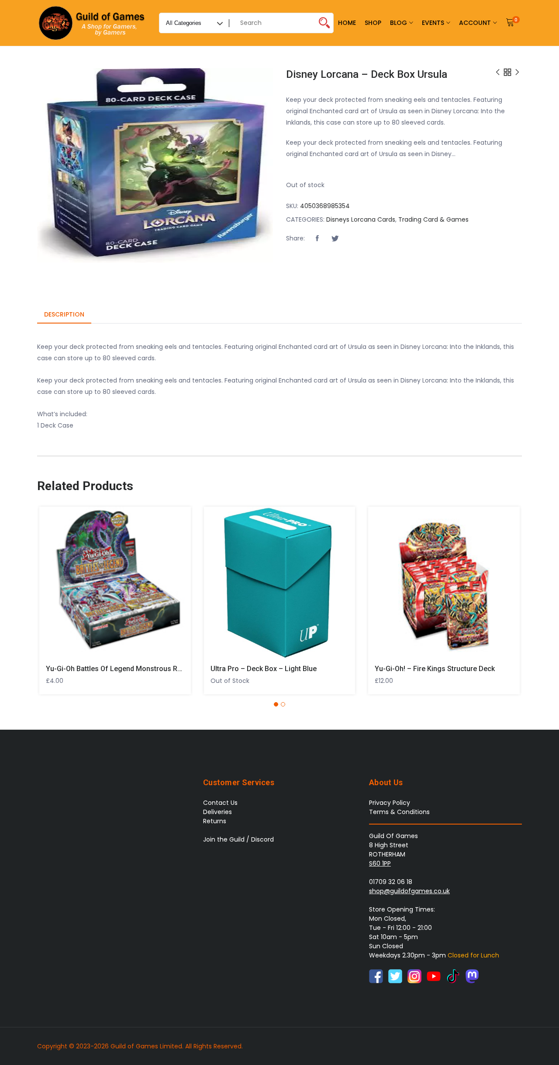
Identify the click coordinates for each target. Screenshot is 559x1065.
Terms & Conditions (399, 811)
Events (433, 22)
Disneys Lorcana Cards (360, 219)
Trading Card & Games (433, 219)
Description (64, 314)
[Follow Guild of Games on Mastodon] (472, 975)
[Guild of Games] (92, 23)
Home (347, 22)
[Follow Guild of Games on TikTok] (453, 975)
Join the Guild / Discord (238, 839)
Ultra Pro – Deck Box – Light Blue (263, 669)
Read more (216, 579)
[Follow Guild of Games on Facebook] (376, 975)
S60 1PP (380, 863)
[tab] (64, 315)
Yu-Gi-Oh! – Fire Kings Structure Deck (435, 669)
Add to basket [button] (51, 579)
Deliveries (217, 811)
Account (475, 22)
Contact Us (220, 802)
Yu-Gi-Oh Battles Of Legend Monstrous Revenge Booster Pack (146, 669)
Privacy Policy (389, 802)
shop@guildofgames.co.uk (409, 891)
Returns (214, 821)
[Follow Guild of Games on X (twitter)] (395, 975)
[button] (317, 239)
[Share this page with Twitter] (335, 239)
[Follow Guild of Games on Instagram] (414, 975)
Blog (398, 22)
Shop (373, 22)
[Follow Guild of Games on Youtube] (434, 975)
